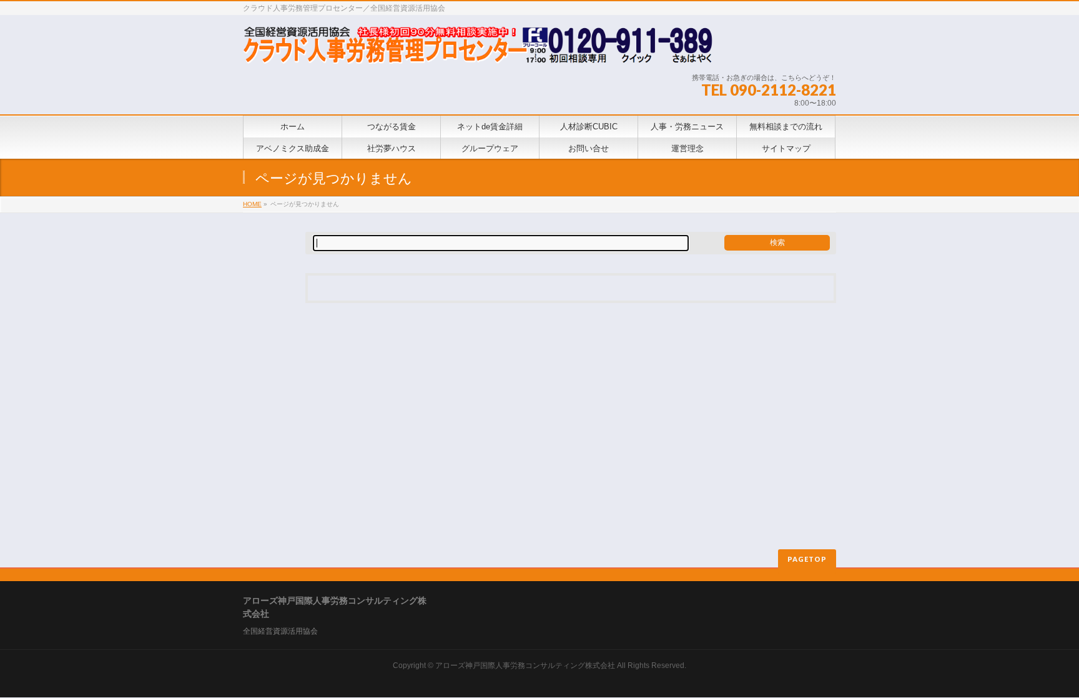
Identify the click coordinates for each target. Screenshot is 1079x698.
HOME (252, 204)
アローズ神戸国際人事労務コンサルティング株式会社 (525, 665)
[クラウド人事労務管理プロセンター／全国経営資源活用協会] (478, 49)
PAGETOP (807, 559)
